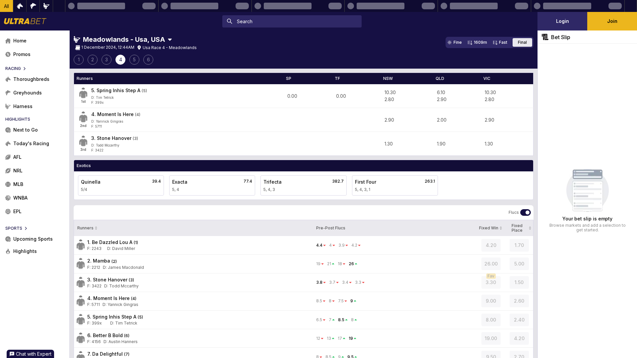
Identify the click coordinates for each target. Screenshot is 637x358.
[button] (6, 6)
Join (612, 21)
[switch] (525, 212)
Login (562, 21)
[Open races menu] (170, 39)
